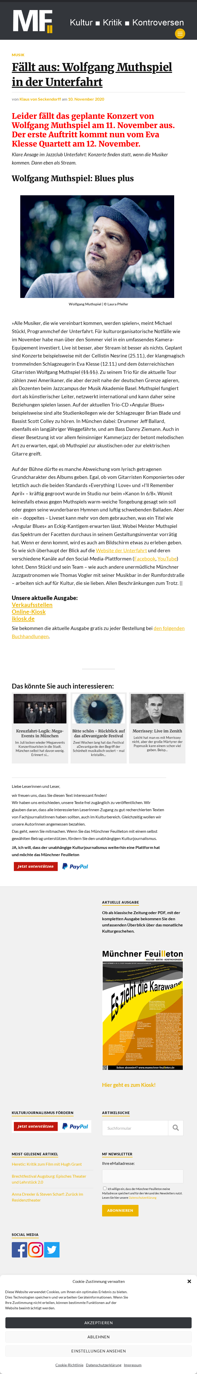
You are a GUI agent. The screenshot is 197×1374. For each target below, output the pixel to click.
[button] (189, 1281)
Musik (18, 55)
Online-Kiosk (29, 611)
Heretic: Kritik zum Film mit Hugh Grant (47, 1164)
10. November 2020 (86, 98)
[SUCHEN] (175, 1128)
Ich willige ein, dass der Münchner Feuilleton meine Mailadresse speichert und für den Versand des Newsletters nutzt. (142, 1193)
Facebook (144, 559)
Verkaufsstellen (32, 604)
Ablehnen (98, 1336)
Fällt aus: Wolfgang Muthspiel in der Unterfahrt (92, 74)
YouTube (167, 559)
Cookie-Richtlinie (69, 1365)
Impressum (133, 1365)
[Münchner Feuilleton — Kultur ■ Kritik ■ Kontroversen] (98, 20)
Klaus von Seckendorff (40, 98)
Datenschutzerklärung (103, 1365)
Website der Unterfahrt (121, 550)
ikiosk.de (23, 618)
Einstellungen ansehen (98, 1351)
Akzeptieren (98, 1322)
